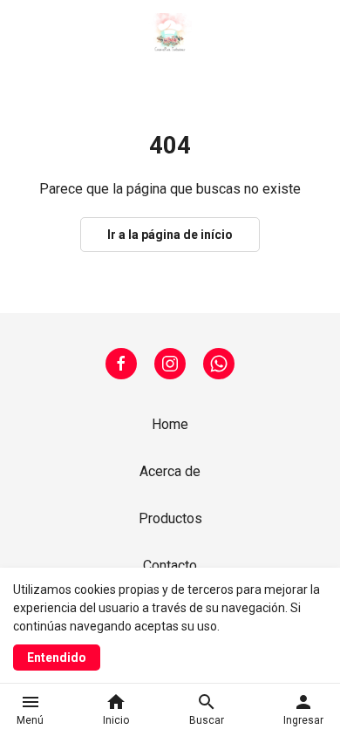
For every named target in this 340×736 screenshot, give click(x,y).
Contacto (170, 565)
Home (170, 424)
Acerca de (170, 471)
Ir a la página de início (170, 235)
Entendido (56, 657)
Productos (170, 518)
